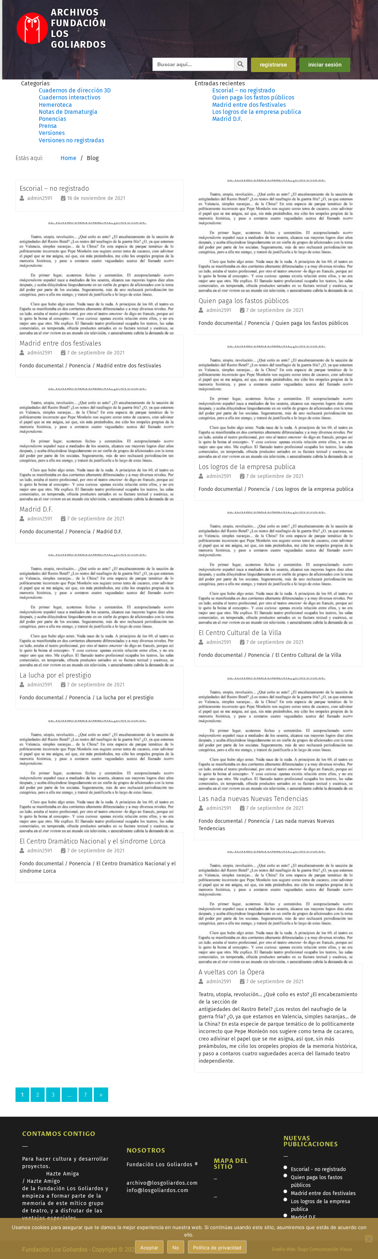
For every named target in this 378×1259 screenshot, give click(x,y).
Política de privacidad (217, 1247)
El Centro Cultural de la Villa (240, 633)
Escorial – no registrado (243, 90)
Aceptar (149, 1247)
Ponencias (52, 118)
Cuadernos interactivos (69, 97)
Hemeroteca (55, 104)
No (175, 1247)
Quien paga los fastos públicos (253, 97)
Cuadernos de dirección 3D (75, 90)
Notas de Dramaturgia (68, 111)
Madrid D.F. (227, 118)
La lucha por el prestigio (55, 675)
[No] (368, 1238)
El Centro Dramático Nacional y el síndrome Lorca (93, 841)
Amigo (52, 1181)
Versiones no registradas (71, 140)
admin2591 (40, 198)
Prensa (48, 125)
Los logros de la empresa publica (256, 111)
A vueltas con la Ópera (232, 972)
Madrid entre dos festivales (249, 104)
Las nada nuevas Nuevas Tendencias (253, 799)
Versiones (52, 132)
